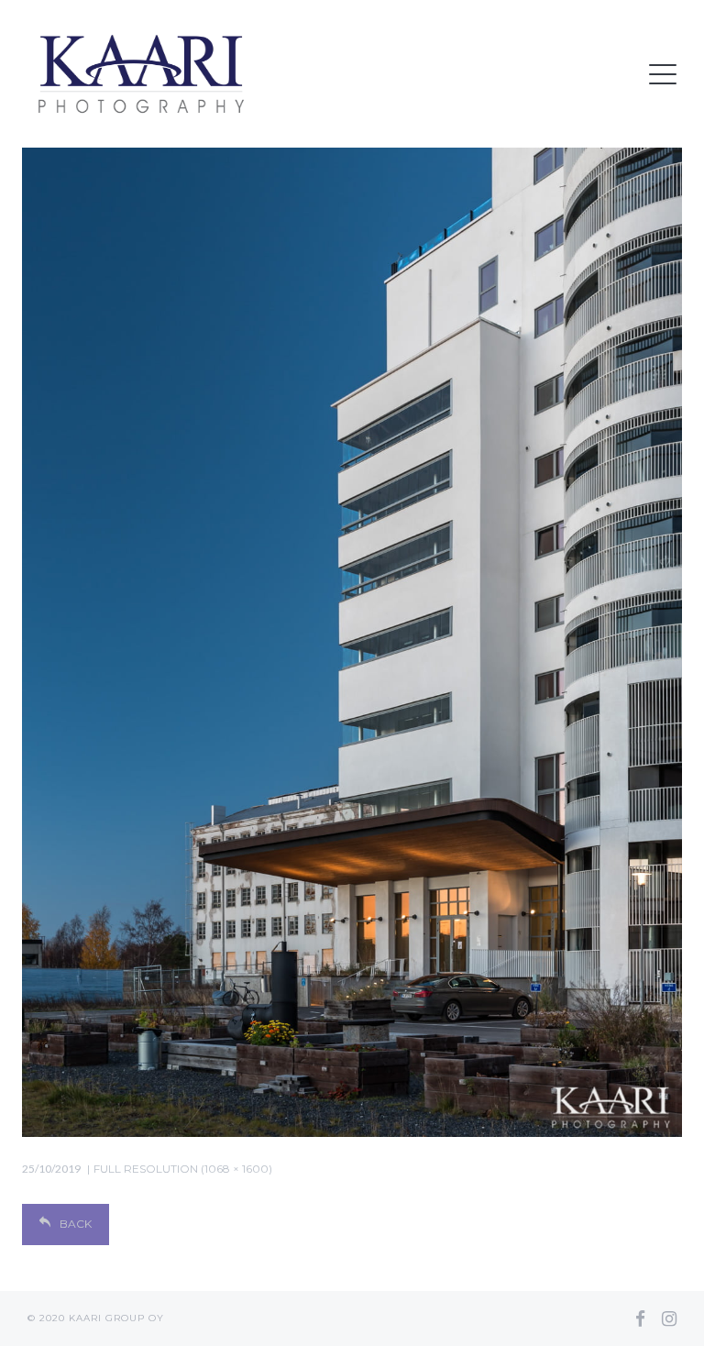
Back (76, 1223)
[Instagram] (669, 1318)
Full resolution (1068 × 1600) (183, 1168)
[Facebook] (640, 1318)
